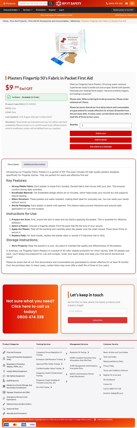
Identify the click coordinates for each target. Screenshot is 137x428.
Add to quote (101, 139)
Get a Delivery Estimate (101, 147)
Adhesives (75, 21)
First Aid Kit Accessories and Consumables (48, 21)
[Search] (50, 3)
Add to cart (101, 133)
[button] (123, 10)
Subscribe (97, 320)
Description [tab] (13, 164)
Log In (61, 10)
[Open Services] (32, 10)
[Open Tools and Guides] (19, 10)
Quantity (74, 125)
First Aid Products (18, 21)
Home (5, 21)
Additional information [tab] (34, 164)
